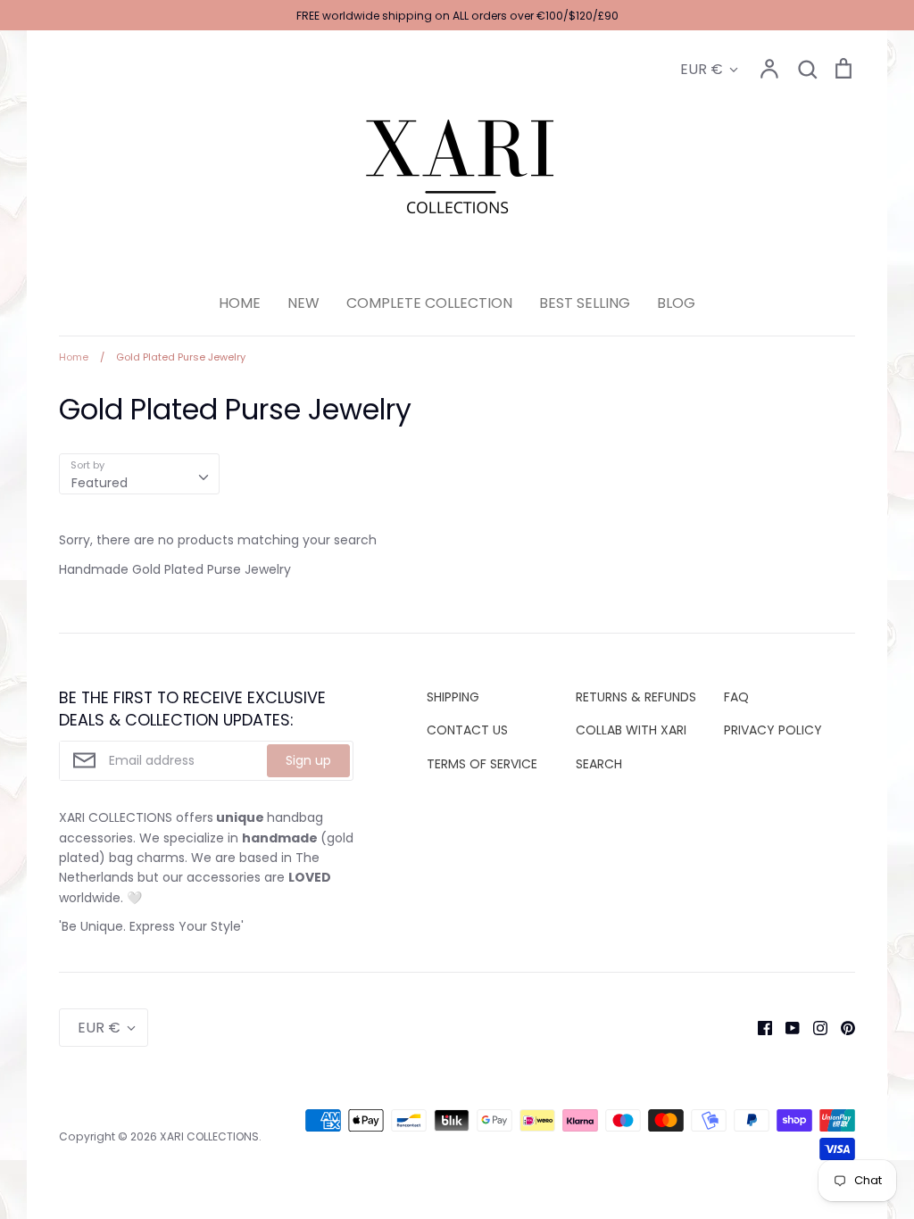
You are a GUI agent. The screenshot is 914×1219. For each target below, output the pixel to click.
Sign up (308, 760)
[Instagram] (813, 1027)
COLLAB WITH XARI (631, 730)
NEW (303, 303)
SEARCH (599, 764)
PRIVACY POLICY (773, 730)
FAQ (736, 697)
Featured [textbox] (99, 483)
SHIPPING (453, 697)
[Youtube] (786, 1027)
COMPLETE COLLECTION (429, 303)
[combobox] (139, 473)
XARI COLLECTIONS (209, 1136)
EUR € (701, 69)
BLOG (676, 303)
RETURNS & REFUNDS (636, 697)
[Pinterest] (841, 1027)
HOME (240, 303)
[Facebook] (758, 1027)
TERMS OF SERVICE (482, 764)
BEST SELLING (584, 303)
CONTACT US (467, 730)
